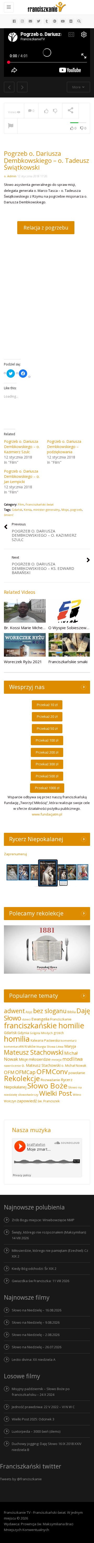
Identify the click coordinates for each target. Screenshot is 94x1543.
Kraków (30, 1046)
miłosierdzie (40, 1059)
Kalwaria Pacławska (45, 1040)
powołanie (76, 1072)
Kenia (28, 510)
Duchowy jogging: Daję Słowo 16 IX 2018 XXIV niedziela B (46, 1446)
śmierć (8, 515)
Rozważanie (50, 1079)
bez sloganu (50, 1011)
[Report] (10, 126)
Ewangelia (40, 1019)
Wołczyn (10, 1101)
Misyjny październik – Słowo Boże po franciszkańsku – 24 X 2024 (41, 1391)
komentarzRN (14, 1046)
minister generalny (46, 510)
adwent (14, 1011)
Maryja (70, 1046)
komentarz (69, 1040)
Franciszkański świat (40, 504)
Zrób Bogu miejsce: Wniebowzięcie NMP (43, 1220)
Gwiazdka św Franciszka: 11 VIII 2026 (40, 1280)
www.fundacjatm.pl (47, 814)
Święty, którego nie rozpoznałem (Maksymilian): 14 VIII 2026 (49, 1235)
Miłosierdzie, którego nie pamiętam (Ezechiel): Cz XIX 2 (50, 1253)
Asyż (29, 1012)
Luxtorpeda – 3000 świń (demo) (36, 1431)
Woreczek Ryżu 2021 (23, 661)
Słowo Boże (47, 1086)
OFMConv (52, 1071)
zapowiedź (27, 1100)
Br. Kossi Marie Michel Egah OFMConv (38, 627)
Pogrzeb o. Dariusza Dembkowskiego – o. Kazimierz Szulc (22, 446)
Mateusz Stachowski (33, 1052)
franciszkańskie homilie (44, 1025)
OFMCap (25, 1072)
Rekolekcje (22, 1078)
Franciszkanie (61, 1019)
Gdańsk (17, 510)
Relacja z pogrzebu (46, 227)
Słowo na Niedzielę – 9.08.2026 (36, 1322)
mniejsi (56, 1060)
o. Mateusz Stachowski (41, 1065)
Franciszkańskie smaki (67, 661)
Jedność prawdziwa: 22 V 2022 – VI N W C (43, 1406)
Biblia (71, 1012)
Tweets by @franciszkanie (21, 1479)
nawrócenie (12, 1066)
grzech (59, 1033)
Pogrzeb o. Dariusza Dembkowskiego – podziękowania (64, 446)
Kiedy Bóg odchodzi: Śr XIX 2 (34, 1268)
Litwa (59, 1046)
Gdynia (23, 1032)
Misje (65, 510)
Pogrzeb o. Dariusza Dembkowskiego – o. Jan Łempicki (22, 476)
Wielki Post (55, 1093)
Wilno (77, 1095)
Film (21, 504)
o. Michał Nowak (73, 1065)
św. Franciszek (49, 1101)
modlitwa (72, 1059)
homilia (17, 1039)
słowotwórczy (28, 1095)
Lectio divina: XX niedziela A (33, 1359)
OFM (9, 1072)
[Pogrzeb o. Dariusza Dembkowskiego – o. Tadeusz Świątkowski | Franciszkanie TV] (46, 6)
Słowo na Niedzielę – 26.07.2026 (36, 1347)
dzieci (26, 1019)
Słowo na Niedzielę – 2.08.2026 (36, 1334)
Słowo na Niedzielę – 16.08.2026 (36, 1310)
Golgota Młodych (41, 1033)
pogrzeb (76, 510)
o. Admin (10, 176)
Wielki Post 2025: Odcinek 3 (33, 1419)
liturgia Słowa (45, 1046)
